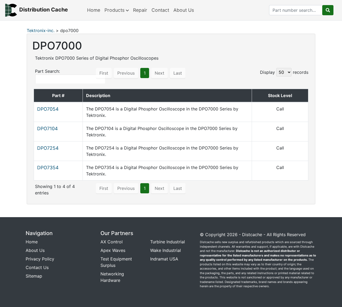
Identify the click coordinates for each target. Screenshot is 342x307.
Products (115, 10)
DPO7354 (48, 167)
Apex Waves (112, 250)
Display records (284, 72)
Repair (140, 10)
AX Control (111, 241)
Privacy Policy (40, 259)
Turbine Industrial (167, 241)
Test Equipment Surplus (116, 262)
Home (93, 10)
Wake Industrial (165, 250)
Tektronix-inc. (41, 30)
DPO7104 (47, 128)
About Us (183, 10)
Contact (160, 10)
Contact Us (37, 267)
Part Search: (47, 71)
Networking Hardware (112, 277)
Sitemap (34, 276)
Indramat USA (164, 259)
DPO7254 (48, 148)
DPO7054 (48, 109)
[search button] (327, 10)
